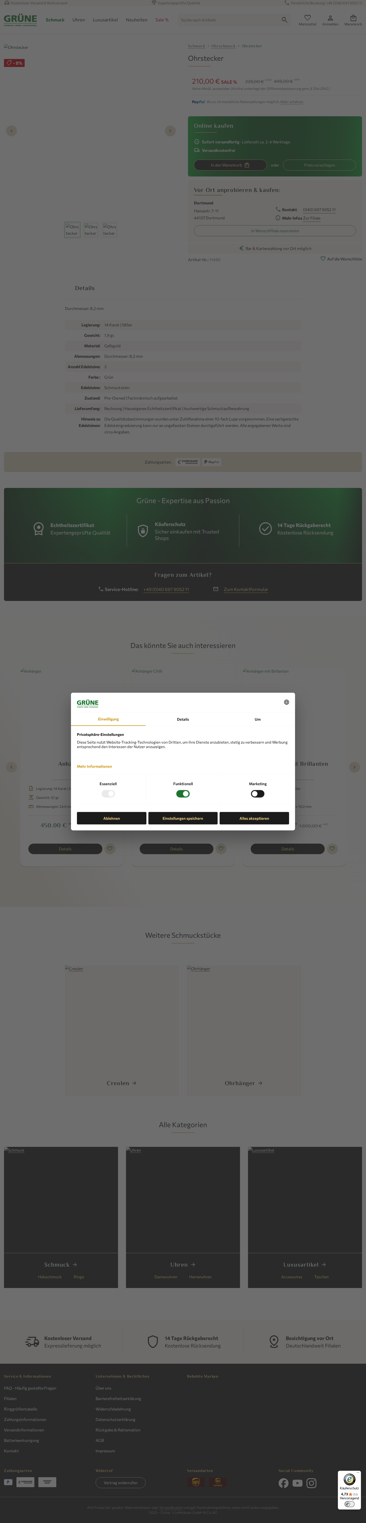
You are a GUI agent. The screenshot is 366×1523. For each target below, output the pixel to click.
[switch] (350, 1504)
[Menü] (358, 1474)
